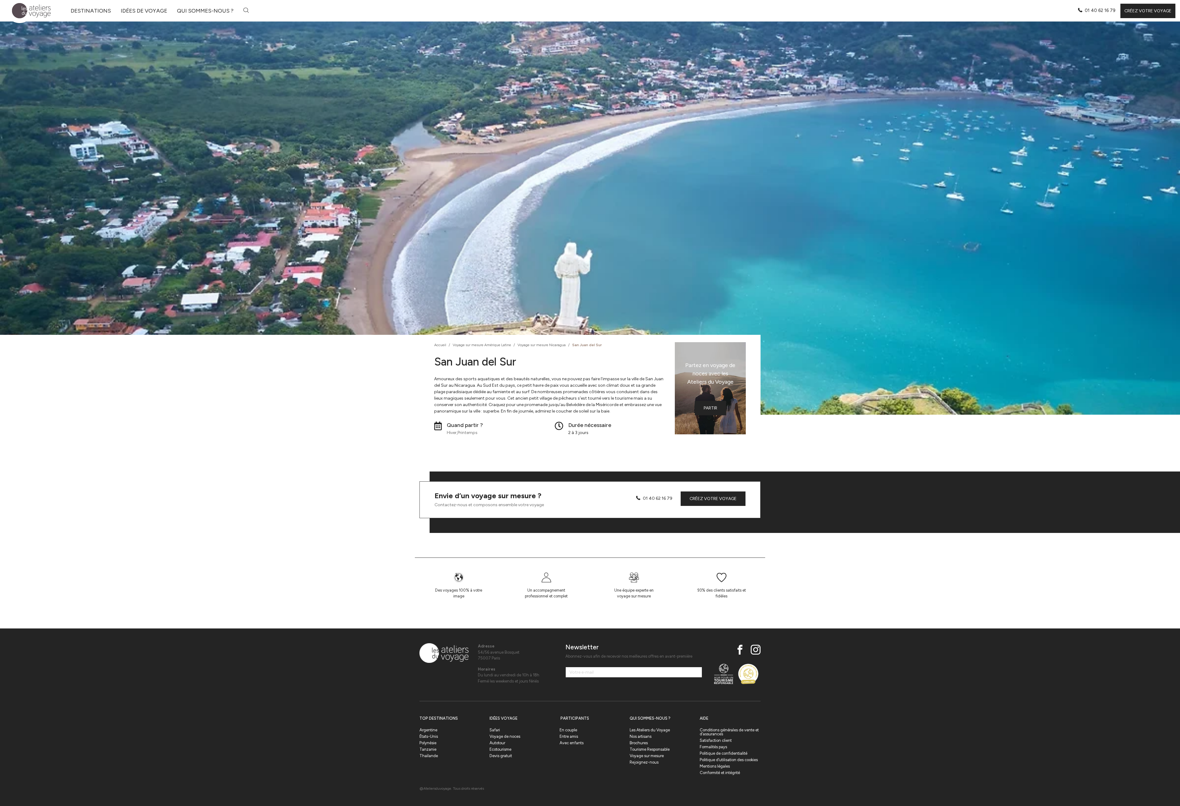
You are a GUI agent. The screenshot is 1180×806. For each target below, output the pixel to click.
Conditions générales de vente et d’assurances (729, 732)
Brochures (639, 743)
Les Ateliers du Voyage (650, 730)
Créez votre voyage (1147, 11)
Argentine (428, 730)
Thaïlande (428, 755)
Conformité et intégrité (720, 772)
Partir (710, 408)
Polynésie (427, 743)
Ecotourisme (500, 749)
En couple (568, 730)
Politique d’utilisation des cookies (729, 759)
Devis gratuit (501, 755)
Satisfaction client (716, 740)
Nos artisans (640, 736)
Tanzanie (427, 749)
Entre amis (569, 736)
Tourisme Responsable (650, 749)
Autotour (497, 743)
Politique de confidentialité (723, 753)
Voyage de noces (505, 736)
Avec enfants (572, 743)
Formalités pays (713, 747)
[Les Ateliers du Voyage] (28, 11)
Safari (495, 730)
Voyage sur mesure (647, 755)
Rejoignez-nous (644, 762)
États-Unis (428, 736)
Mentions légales (715, 766)
